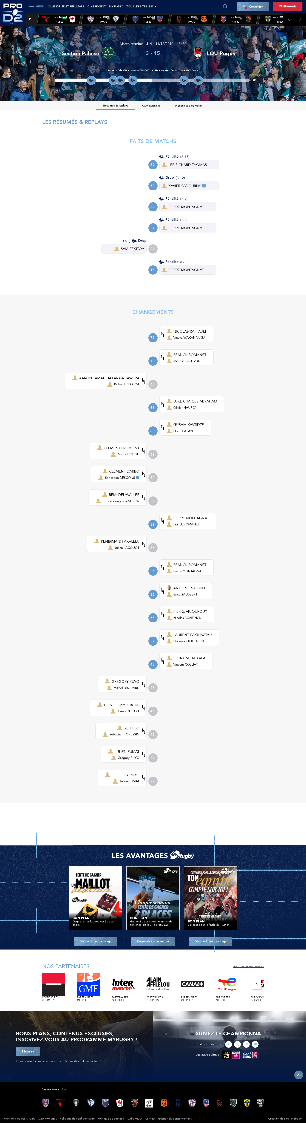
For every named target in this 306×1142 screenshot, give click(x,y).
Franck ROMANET (186, 524)
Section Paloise (80, 53)
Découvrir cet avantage (95, 941)
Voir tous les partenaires (248, 966)
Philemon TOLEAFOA (189, 641)
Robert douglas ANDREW (121, 501)
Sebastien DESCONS (120, 477)
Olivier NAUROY (185, 407)
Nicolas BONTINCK (187, 618)
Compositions (151, 105)
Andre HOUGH (128, 454)
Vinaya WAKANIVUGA (189, 337)
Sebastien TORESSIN (124, 734)
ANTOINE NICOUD (189, 588)
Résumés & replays (115, 105)
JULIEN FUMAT (127, 751)
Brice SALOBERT (185, 594)
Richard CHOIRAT (126, 384)
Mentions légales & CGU (19, 1118)
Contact (150, 1118)
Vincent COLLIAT (185, 664)
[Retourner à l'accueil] (13, 12)
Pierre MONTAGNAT (188, 571)
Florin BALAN (183, 431)
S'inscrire (28, 1051)
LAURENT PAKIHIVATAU (192, 635)
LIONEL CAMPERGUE (121, 705)
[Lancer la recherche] (225, 6)
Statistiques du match (189, 105)
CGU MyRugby (47, 1118)
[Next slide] (300, 19)
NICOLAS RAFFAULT (189, 331)
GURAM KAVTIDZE (188, 424)
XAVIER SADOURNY (184, 186)
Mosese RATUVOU (186, 361)
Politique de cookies (111, 1118)
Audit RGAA (134, 1118)
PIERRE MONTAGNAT (186, 207)
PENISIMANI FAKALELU (120, 541)
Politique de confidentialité (77, 1118)
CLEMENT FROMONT (121, 448)
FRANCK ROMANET (189, 355)
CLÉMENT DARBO (124, 471)
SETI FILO (131, 728)
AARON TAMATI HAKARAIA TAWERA (109, 378)
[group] (59, 19)
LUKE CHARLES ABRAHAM (195, 401)
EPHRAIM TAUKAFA (189, 658)
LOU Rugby (221, 53)
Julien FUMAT (129, 781)
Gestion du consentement (175, 1118)
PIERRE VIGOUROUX (190, 611)
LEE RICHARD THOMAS (187, 165)
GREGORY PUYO (125, 681)
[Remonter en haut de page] (298, 1075)
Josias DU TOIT (128, 711)
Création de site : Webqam (285, 1118)
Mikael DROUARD (126, 688)
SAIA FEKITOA (132, 249)
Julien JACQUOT (127, 548)
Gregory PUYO (128, 758)
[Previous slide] (288, 19)
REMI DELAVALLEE (124, 495)
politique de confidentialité (79, 1061)
